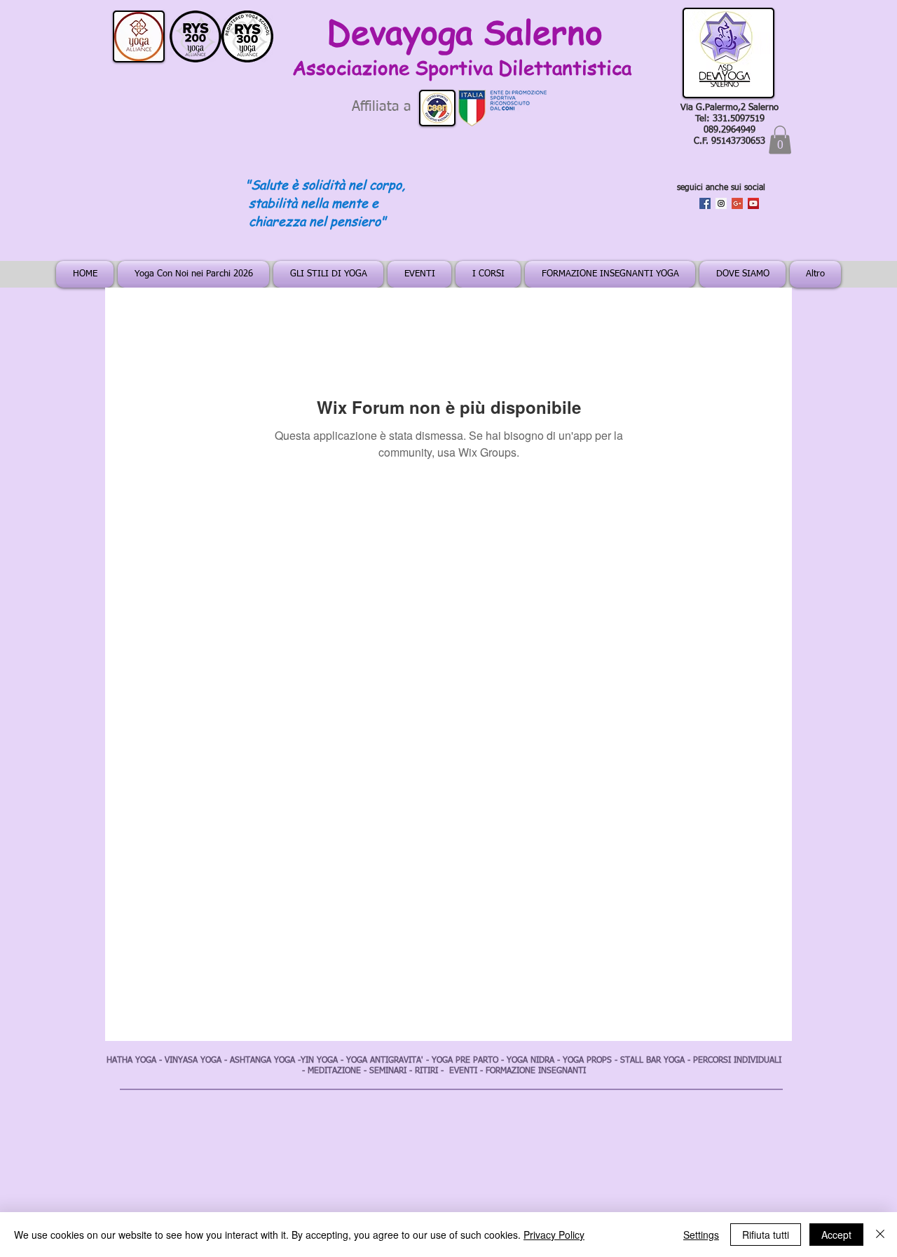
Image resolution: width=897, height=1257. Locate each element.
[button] (780, 140)
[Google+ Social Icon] (737, 203)
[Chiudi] (880, 1234)
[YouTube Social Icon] (753, 203)
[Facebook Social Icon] (705, 203)
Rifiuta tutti (765, 1235)
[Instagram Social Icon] (721, 203)
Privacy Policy (553, 1235)
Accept (836, 1235)
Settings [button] (701, 1235)
